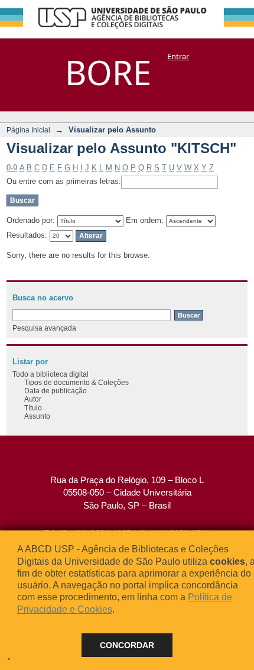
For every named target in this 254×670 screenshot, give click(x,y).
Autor (32, 399)
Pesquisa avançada (44, 328)
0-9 (11, 167)
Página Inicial (28, 130)
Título (33, 408)
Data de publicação (55, 390)
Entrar (178, 56)
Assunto (37, 416)
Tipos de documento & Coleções (76, 382)
